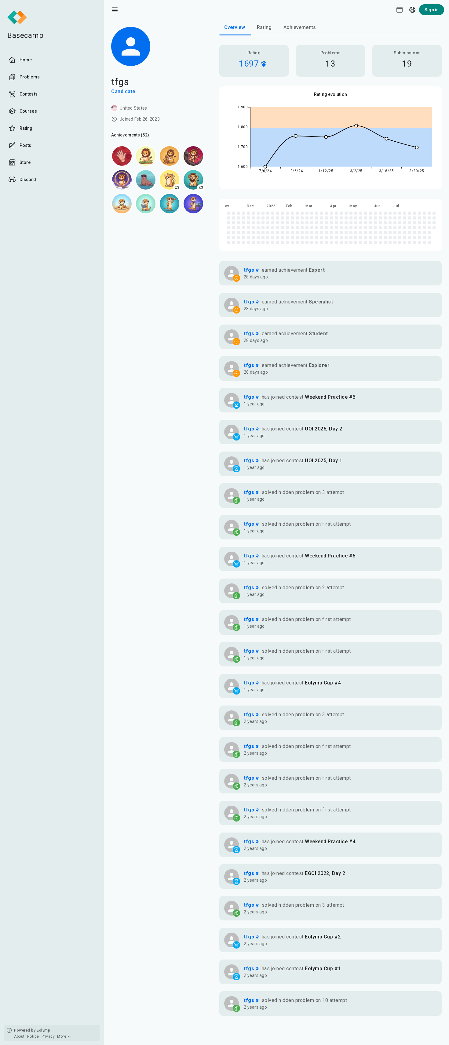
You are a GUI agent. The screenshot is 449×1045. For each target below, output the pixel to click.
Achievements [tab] (299, 27)
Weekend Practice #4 (330, 841)
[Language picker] (412, 10)
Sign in (432, 9)
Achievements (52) (130, 134)
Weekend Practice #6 (330, 397)
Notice (33, 1036)
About (19, 1036)
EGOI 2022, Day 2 (325, 873)
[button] (330, 273)
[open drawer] (115, 10)
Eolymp (43, 1030)
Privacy (48, 1036)
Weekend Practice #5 (330, 556)
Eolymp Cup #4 (323, 683)
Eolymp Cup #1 (323, 968)
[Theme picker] (399, 10)
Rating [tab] (264, 27)
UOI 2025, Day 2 (323, 429)
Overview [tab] (234, 27)
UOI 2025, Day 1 (323, 460)
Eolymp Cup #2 (323, 937)
